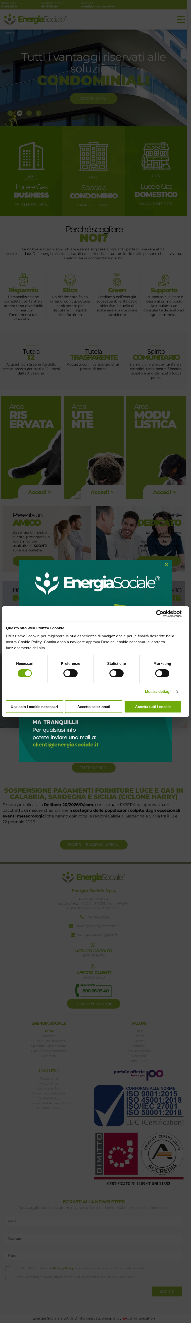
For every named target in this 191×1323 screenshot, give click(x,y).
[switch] (70, 673)
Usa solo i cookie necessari (34, 707)
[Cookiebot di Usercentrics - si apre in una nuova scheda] (160, 613)
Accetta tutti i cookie (153, 707)
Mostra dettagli (158, 691)
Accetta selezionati (93, 707)
